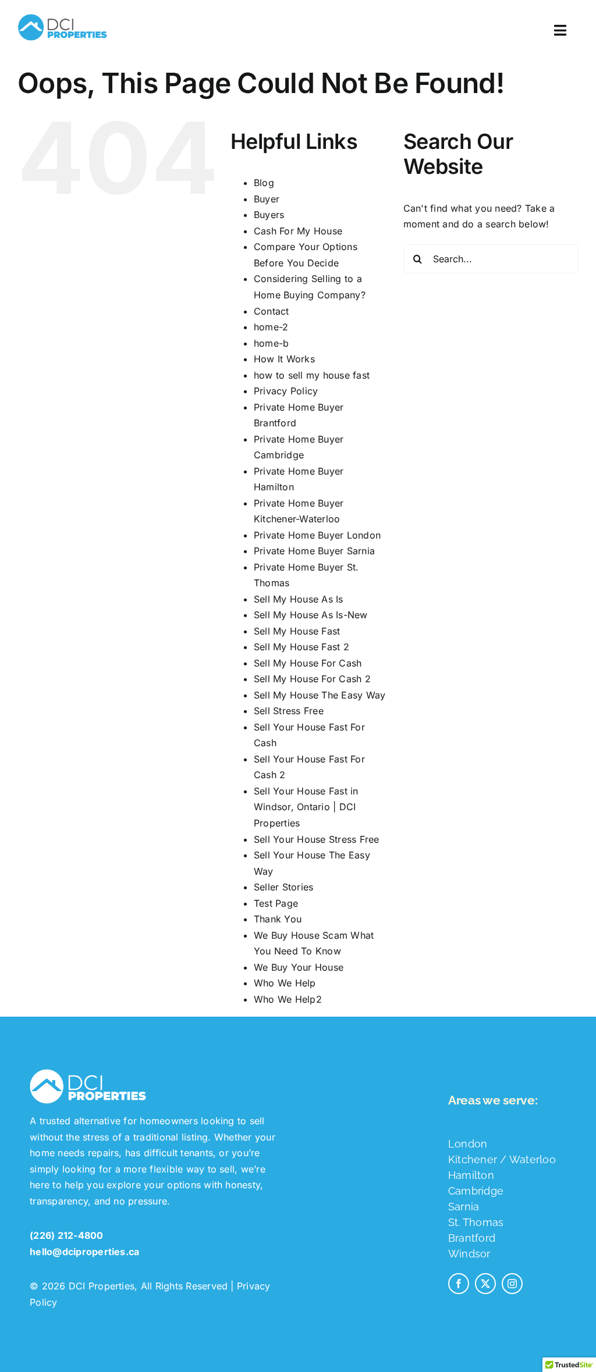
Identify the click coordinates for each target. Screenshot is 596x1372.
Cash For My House (298, 231)
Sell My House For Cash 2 (312, 679)
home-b (271, 343)
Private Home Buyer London (317, 535)
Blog (264, 182)
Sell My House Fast (297, 631)
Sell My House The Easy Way (319, 695)
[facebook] (458, 1283)
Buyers (269, 214)
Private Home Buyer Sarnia (314, 551)
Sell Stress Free (289, 711)
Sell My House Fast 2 (301, 647)
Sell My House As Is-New (311, 615)
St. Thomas (475, 1222)
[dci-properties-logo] (62, 14)
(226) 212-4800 (66, 1235)
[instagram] (512, 1283)
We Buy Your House (298, 967)
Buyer (266, 199)
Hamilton (471, 1175)
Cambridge (475, 1191)
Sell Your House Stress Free (316, 839)
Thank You (277, 919)
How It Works (284, 359)
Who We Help (285, 983)
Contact (271, 311)
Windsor (469, 1254)
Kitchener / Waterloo (502, 1159)
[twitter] (485, 1283)
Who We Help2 (288, 999)
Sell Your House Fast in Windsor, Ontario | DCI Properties (306, 807)
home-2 (271, 327)
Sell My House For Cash (307, 663)
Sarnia (463, 1206)
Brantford (471, 1238)
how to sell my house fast (312, 375)
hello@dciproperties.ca (84, 1251)
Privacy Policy (286, 391)
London (467, 1144)
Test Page (276, 903)
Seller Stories (283, 887)
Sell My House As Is (298, 599)
